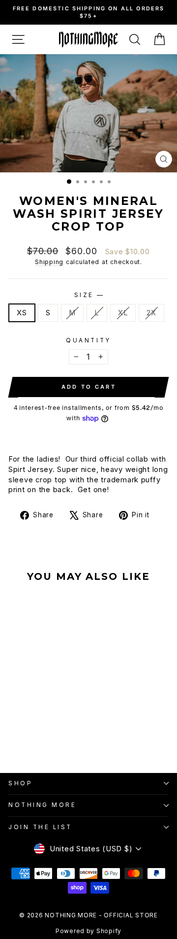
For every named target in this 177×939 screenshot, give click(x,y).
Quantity (88, 340)
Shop (20, 783)
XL (123, 312)
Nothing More (42, 805)
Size (88, 295)
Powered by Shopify (88, 931)
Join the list (40, 827)
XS (22, 312)
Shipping (49, 262)
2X (151, 312)
